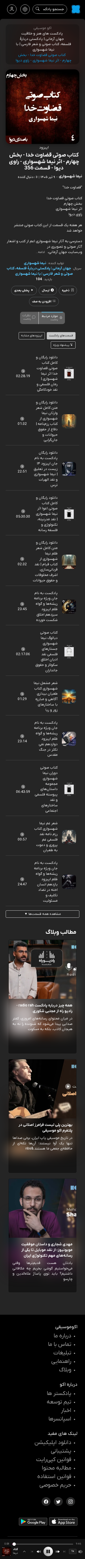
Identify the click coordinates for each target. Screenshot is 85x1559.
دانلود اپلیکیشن (52, 1442)
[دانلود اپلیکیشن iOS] (63, 1522)
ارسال (45, 290)
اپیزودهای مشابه (31, 336)
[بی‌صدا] (80, 1551)
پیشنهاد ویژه (61, 345)
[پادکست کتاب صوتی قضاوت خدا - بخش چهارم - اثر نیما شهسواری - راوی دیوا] (6, 1551)
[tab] (52, 317)
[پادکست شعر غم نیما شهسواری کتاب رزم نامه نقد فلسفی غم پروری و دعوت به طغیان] (69, 836)
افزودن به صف (41, 302)
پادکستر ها (59, 1393)
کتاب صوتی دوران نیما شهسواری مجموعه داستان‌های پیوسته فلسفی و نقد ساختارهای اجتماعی (46, 789)
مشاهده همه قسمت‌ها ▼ (42, 914)
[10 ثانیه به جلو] (58, 1551)
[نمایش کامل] (24, 1551)
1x (72, 1551)
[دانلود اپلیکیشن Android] (33, 1522)
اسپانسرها (59, 1419)
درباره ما (62, 1336)
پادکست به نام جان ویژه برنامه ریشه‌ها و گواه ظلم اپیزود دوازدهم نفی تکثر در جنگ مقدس (46, 738)
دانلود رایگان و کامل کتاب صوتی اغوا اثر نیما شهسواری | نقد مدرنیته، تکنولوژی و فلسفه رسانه (47, 513)
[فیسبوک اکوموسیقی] (46, 1501)
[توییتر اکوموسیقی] (58, 1501)
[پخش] (48, 1551)
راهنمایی (61, 1361)
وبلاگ (65, 1370)
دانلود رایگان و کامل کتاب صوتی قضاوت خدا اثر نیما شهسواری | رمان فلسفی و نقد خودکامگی (47, 373)
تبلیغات (62, 1353)
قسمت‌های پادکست (61, 336)
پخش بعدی (21, 290)
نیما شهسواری (35, 263)
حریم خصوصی (55, 1485)
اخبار (66, 1410)
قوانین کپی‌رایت (53, 1459)
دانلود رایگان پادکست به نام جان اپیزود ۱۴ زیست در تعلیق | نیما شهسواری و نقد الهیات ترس (46, 468)
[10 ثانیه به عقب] (39, 1551)
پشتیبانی (61, 1451)
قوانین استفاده (54, 1476)
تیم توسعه (59, 1402)
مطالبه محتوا (56, 1468)
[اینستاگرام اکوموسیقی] (70, 1501)
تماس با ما (59, 1344)
